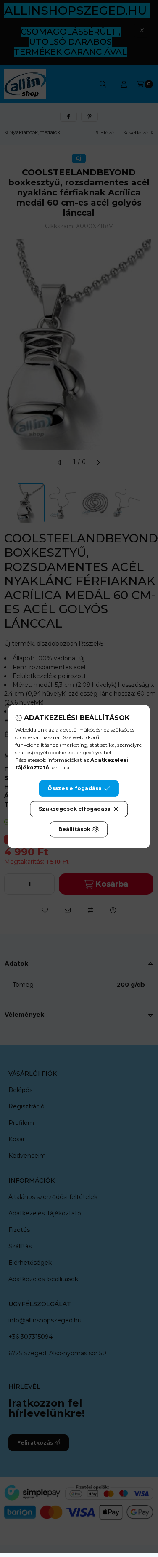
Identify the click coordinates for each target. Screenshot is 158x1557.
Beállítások (74, 829)
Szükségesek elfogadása (75, 809)
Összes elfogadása (74, 788)
